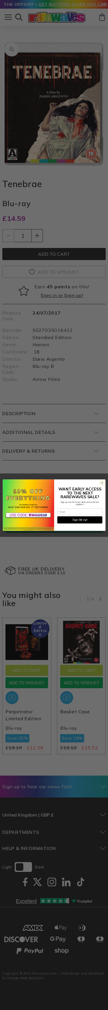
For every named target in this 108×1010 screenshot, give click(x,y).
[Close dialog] (102, 482)
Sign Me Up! (79, 519)
